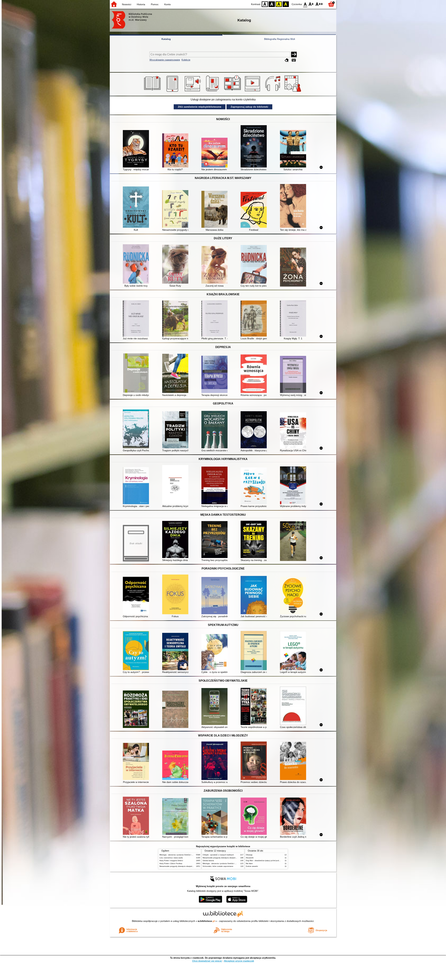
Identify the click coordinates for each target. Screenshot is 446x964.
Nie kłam (249, 863)
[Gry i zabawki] (293, 91)
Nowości (126, 4)
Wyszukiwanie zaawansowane (164, 59)
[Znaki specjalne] (294, 60)
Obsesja (249, 855)
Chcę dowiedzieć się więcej (207, 961)
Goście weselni (252, 866)
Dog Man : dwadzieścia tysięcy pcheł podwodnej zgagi (268, 860)
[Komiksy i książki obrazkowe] (233, 91)
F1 (311, 3)
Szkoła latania (208, 860)
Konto (167, 4)
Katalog (166, 39)
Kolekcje (186, 59)
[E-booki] (173, 91)
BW (272, 3)
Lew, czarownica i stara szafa (171, 858)
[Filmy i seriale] (253, 91)
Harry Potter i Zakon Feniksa (170, 863)
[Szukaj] (294, 54)
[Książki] (153, 91)
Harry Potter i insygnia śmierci (171, 860)
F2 (319, 3)
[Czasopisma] (213, 91)
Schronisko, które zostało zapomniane (218, 866)
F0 (305, 3)
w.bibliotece (206, 921)
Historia (141, 4)
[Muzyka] (273, 91)
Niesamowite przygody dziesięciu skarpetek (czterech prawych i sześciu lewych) (191, 866)
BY (286, 3)
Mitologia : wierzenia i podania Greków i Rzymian (178, 855)
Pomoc (155, 4)
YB (279, 3)
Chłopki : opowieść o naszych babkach (218, 855)
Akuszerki (249, 858)
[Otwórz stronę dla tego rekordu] (137, 149)
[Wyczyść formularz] (287, 60)
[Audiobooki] (193, 91)
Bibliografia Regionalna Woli (279, 39)
